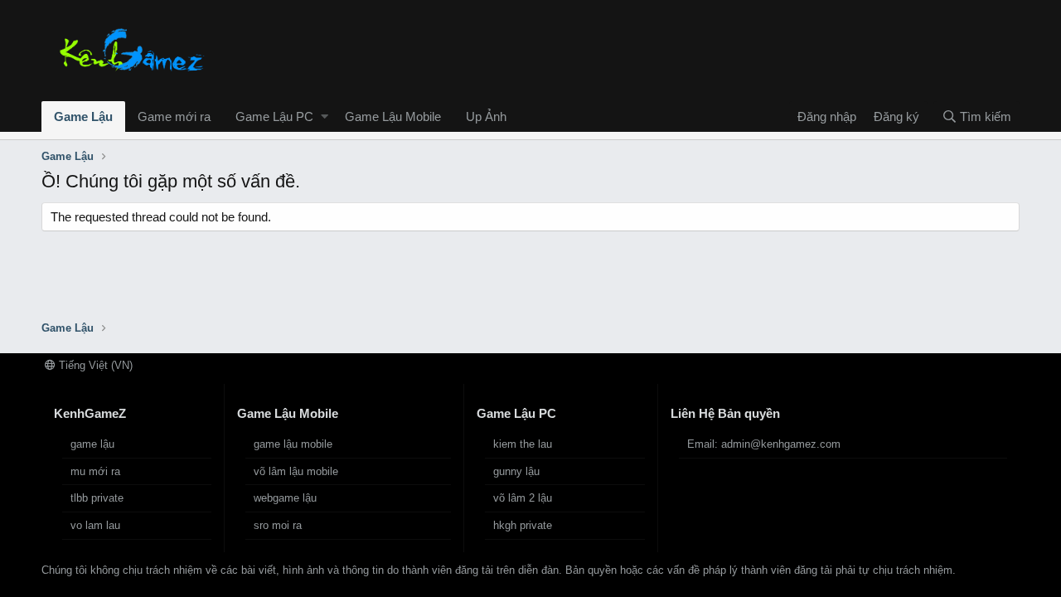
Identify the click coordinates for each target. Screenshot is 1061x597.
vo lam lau (95, 525)
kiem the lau (522, 444)
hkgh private (522, 525)
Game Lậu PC (274, 116)
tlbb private (97, 498)
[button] (324, 116)
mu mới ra (95, 471)
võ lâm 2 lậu (522, 498)
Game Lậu (83, 116)
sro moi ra (278, 525)
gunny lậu (516, 471)
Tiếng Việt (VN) (94, 365)
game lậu (92, 444)
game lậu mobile (293, 444)
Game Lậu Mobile (393, 116)
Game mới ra (174, 116)
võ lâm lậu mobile (296, 471)
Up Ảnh (486, 116)
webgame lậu (285, 498)
